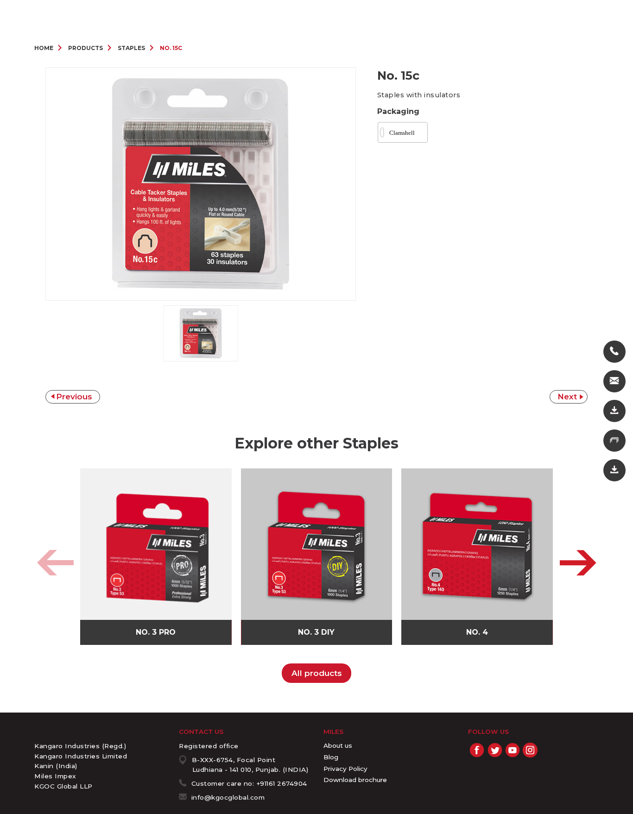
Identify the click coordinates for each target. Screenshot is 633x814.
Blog (330, 757)
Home (43, 47)
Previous (74, 396)
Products (85, 47)
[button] (577, 563)
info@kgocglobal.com (228, 797)
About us (337, 745)
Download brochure (355, 779)
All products (316, 673)
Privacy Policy (345, 768)
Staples (131, 47)
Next (567, 396)
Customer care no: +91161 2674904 (249, 783)
